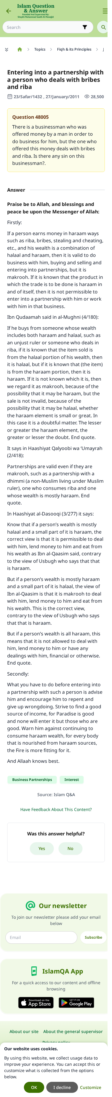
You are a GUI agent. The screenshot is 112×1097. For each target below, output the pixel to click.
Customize (90, 1087)
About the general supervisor (73, 1031)
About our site (24, 1031)
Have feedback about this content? (56, 809)
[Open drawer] (105, 11)
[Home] (19, 49)
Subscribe (93, 937)
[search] (103, 27)
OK (34, 1087)
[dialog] (54, 1070)
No (70, 848)
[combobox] (44, 27)
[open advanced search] (85, 27)
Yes (42, 848)
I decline (62, 1087)
